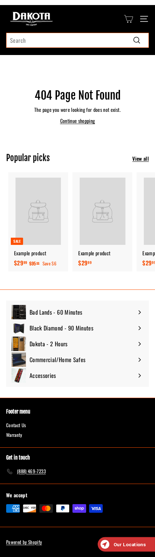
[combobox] (77, 40)
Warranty (14, 434)
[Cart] (128, 18)
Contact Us (16, 425)
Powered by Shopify (24, 541)
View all (140, 158)
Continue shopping (77, 120)
